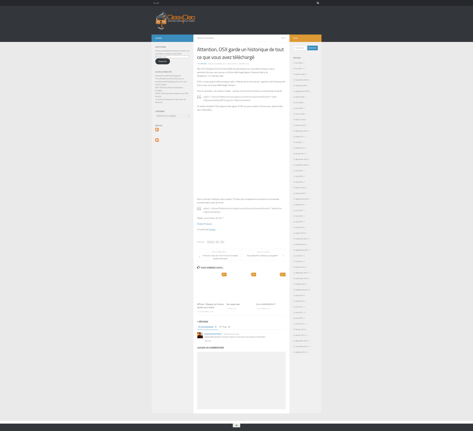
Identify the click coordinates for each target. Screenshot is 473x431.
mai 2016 (299, 176)
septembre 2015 (301, 199)
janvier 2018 (300, 125)
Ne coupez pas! (233, 304)
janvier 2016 (300, 193)
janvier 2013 (300, 335)
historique (211, 242)
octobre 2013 (300, 284)
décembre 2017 (301, 131)
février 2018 (300, 120)
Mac (217, 242)
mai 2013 (299, 312)
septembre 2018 (301, 91)
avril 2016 (299, 182)
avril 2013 (299, 318)
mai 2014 (299, 261)
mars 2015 (299, 227)
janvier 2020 (300, 74)
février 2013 (300, 329)
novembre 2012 (301, 346)
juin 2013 (298, 307)
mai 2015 (299, 216)
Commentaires (208, 327)
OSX (222, 242)
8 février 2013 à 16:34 (231, 334)
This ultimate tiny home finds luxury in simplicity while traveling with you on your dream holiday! (171, 82)
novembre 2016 (301, 165)
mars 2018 (299, 114)
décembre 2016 (301, 159)
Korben (212, 229)
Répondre (207, 341)
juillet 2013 (299, 301)
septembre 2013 (301, 290)
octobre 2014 (300, 244)
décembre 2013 (301, 273)
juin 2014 (298, 256)
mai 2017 (299, 142)
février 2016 (300, 188)
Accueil (156, 3)
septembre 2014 (301, 250)
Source (208, 223)
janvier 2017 (300, 154)
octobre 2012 (300, 352)
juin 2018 (298, 102)
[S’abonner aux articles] (157, 131)
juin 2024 (298, 63)
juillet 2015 (299, 205)
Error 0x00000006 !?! (266, 304)
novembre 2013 (301, 278)
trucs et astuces (205, 38)
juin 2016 (298, 171)
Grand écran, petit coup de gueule (168, 76)
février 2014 (300, 267)
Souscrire (162, 61)
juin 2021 (298, 68)
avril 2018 (299, 108)
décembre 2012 (301, 341)
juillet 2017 (299, 137)
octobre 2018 (300, 85)
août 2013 (299, 295)
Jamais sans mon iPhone (212, 334)
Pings (226, 327)
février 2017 (300, 148)
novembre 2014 (301, 239)
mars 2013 (299, 324)
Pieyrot (204, 64)
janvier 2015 (300, 233)
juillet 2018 (299, 97)
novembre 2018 (301, 80)
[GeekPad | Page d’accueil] (175, 20)
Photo (200, 223)
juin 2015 (298, 210)
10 (284, 274)
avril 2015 (299, 222)
